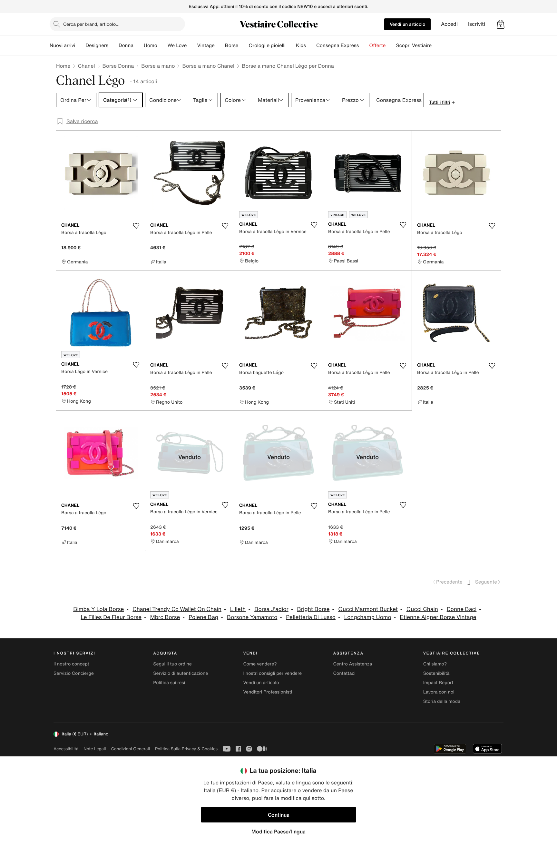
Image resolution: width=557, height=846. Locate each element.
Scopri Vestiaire (414, 45)
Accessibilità (66, 749)
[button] (500, 24)
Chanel (86, 66)
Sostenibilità (436, 673)
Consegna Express (337, 45)
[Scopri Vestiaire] (436, 45)
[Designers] (113, 45)
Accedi (449, 24)
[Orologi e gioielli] (290, 45)
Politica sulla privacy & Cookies (186, 749)
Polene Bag (203, 617)
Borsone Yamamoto (252, 617)
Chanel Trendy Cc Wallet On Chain (176, 609)
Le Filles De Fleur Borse (111, 617)
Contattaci (344, 673)
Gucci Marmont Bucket (367, 609)
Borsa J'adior (271, 609)
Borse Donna (118, 66)
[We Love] (191, 45)
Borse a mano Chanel (208, 66)
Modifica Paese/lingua (278, 831)
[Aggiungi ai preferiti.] (136, 226)
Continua (278, 815)
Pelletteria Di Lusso (311, 617)
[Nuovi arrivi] (80, 45)
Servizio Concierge (74, 673)
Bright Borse (313, 609)
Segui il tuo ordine (172, 664)
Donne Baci (462, 609)
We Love (177, 45)
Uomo (150, 45)
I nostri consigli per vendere (272, 673)
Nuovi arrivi (62, 45)
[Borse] (243, 45)
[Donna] (138, 45)
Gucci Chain (422, 609)
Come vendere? (260, 664)
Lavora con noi (438, 692)
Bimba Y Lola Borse (98, 609)
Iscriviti (476, 24)
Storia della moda (441, 701)
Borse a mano (158, 66)
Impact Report (438, 682)
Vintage (205, 45)
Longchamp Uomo (367, 617)
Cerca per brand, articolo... (91, 24)
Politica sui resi (169, 682)
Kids (301, 45)
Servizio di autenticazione (180, 673)
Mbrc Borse (165, 617)
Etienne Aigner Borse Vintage (438, 617)
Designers (96, 45)
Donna (126, 45)
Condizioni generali (130, 749)
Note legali (94, 749)
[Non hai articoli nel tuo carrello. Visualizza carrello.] (500, 24)
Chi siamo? (435, 664)
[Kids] (311, 45)
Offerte (377, 45)
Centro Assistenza (352, 664)
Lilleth (238, 609)
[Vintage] (219, 45)
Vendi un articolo (407, 24)
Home (63, 66)
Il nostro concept (71, 664)
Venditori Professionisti (267, 692)
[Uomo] (162, 45)
